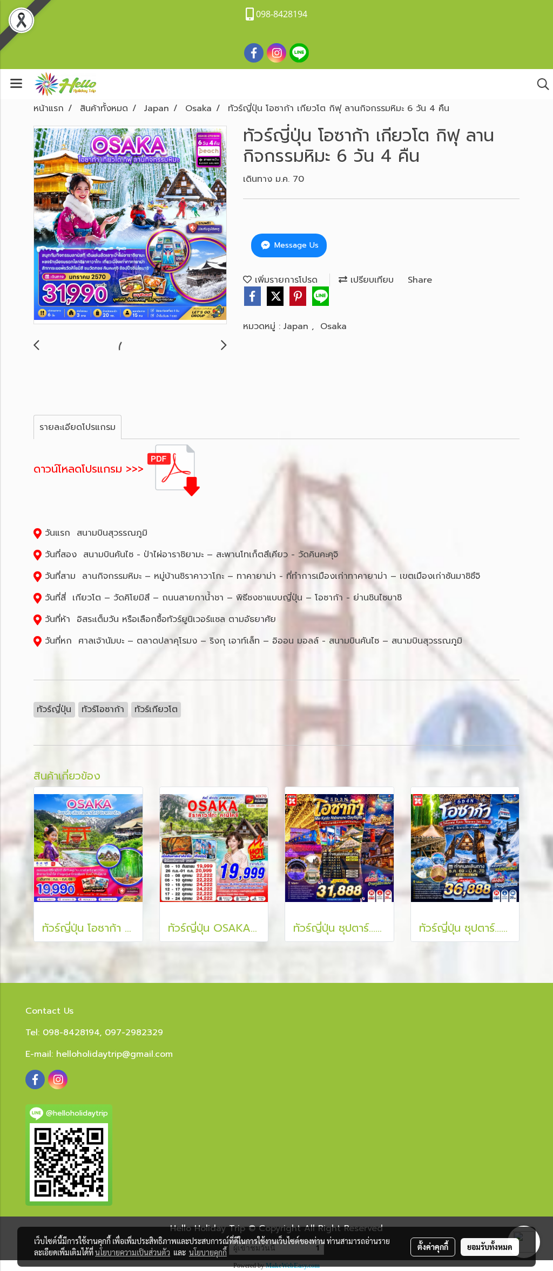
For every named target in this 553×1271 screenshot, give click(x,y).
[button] (539, 84)
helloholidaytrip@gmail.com (114, 1054)
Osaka (333, 326)
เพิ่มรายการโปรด (285, 280)
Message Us (295, 245)
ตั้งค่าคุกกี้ (432, 1247)
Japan (298, 326)
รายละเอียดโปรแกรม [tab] (77, 427)
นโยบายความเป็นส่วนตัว (132, 1252)
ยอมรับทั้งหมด (489, 1247)
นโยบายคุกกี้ (208, 1252)
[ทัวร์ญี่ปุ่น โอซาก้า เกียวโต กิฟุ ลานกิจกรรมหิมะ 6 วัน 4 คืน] (130, 225)
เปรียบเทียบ (370, 280)
